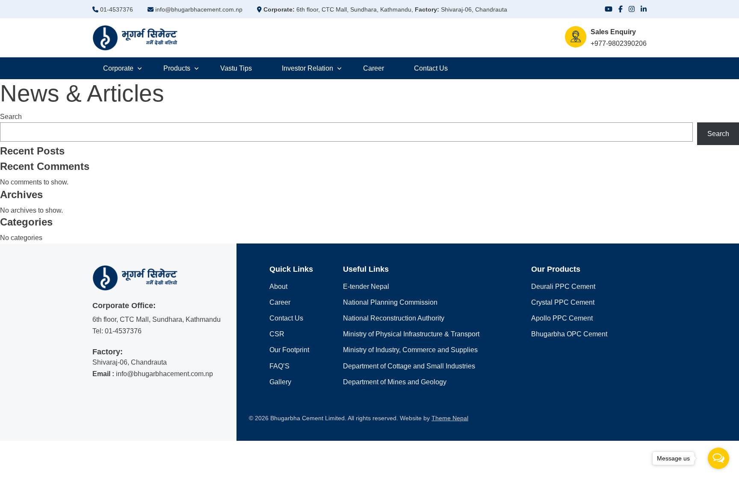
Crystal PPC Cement (562, 302)
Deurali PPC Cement (563, 286)
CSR (276, 334)
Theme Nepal (450, 418)
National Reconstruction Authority (393, 318)
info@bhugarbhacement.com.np (198, 9)
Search (11, 116)
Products (176, 68)
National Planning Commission (390, 302)
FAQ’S (279, 366)
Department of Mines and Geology (394, 382)
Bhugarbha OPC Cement (569, 334)
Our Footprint (289, 349)
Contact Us (431, 68)
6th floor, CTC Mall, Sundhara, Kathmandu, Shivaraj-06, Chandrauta (385, 9)
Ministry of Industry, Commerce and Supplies (410, 349)
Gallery (280, 382)
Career (373, 68)
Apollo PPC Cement (562, 318)
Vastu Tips (236, 68)
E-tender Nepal (366, 286)
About (278, 286)
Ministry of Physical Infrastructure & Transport (411, 334)
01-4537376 (115, 9)
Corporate (118, 68)
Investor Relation (307, 68)
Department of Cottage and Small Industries (409, 366)
